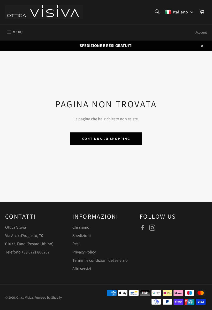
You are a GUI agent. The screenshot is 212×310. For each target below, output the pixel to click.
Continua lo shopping (106, 139)
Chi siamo (80, 227)
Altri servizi (81, 268)
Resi (76, 244)
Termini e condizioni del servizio (100, 260)
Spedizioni (81, 235)
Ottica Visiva (24, 297)
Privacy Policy (84, 252)
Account (201, 32)
